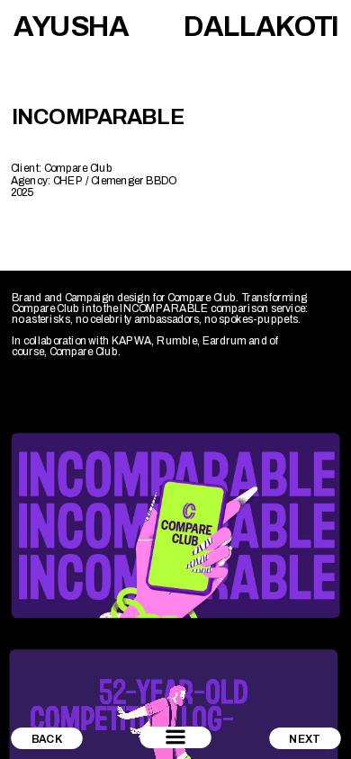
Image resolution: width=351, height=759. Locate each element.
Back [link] (47, 739)
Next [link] (304, 739)
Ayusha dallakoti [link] (177, 26)
